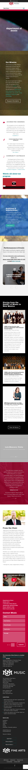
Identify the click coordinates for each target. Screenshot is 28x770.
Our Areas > (16, 152)
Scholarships (9, 761)
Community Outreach (15, 156)
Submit (21, 644)
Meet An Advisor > (9, 744)
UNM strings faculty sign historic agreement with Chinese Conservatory (14, 327)
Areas (4, 724)
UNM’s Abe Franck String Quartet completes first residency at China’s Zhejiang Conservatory (14, 373)
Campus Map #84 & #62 (8, 686)
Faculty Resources (7, 731)
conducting (14, 94)
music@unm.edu (10, 608)
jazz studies (15, 92)
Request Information (13, 101)
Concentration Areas (16, 139)
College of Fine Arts (7, 679)
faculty (15, 86)
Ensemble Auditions (12, 727)
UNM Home (6, 760)
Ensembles (5, 727)
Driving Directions (6, 687)
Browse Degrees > (9, 741)
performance (18, 89)
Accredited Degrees (16, 122)
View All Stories (14, 427)
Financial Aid (20, 760)
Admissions (12, 760)
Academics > (15, 135)
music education (10, 91)
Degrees (4, 721)
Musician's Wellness (7, 734)
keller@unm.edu (16, 261)
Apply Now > (9, 738)
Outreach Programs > (12, 169)
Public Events (21, 169)
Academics (5, 720)
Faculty (4, 725)
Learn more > (10, 225)
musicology (8, 96)
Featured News (15, 330)
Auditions (5, 723)
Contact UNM (17, 761)
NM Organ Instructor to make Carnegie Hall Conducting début (13, 403)
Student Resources (7, 730)
